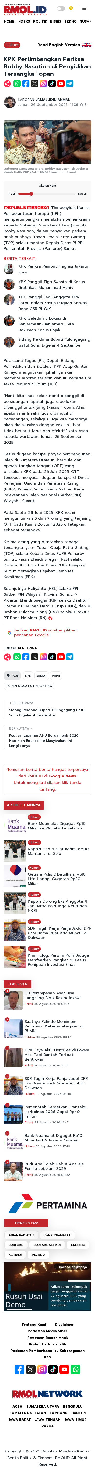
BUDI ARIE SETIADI (47, 1245)
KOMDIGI (15, 1255)
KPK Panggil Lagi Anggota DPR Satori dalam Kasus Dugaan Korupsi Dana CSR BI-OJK (53, 303)
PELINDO (38, 1255)
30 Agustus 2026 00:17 (53, 1037)
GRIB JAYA (78, 1245)
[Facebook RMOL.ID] (19, 1369)
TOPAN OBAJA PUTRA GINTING (29, 686)
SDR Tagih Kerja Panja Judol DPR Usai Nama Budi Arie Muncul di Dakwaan (59, 933)
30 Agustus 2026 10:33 (51, 1065)
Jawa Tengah (48, 1419)
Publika (30, 1037)
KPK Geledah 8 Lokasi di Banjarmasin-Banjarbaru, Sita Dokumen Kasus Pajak (46, 324)
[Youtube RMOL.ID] (64, 1369)
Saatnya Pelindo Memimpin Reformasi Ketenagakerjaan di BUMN (54, 1026)
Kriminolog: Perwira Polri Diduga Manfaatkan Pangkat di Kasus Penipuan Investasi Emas (58, 960)
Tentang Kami (33, 1324)
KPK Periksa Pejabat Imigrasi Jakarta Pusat (53, 269)
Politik (29, 1004)
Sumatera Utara (42, 1406)
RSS (47, 1357)
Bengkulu (73, 1406)
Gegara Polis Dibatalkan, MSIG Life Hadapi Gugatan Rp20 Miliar (57, 879)
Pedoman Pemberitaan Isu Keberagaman (47, 1350)
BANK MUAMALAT (57, 1235)
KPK (28, 675)
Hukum (12, 45)
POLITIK (40, 21)
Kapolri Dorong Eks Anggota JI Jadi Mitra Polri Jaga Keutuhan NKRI (57, 906)
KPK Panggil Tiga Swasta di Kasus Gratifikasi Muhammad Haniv (51, 285)
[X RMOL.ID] (31, 1369)
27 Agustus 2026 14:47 (51, 1122)
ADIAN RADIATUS (21, 1235)
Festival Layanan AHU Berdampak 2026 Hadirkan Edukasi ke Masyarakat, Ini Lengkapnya (43, 740)
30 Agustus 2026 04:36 (51, 1004)
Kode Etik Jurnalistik (47, 1344)
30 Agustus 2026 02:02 (52, 1175)
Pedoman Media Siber (47, 1331)
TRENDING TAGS (26, 1223)
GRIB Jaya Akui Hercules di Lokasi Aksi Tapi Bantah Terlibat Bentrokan (57, 1055)
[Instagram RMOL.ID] (42, 1369)
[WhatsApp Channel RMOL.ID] (75, 1369)
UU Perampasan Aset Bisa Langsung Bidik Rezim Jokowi (53, 995)
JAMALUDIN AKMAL (53, 99)
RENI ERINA (27, 648)
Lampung (58, 1413)
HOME (9, 21)
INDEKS (23, 21)
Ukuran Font (47, 185)
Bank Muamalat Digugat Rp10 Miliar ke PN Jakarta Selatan (57, 826)
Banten (78, 1413)
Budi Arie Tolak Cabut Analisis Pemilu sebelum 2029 (54, 1166)
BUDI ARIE (16, 1245)
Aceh (17, 1406)
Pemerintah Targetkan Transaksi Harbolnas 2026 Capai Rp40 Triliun (56, 1112)
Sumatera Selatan (28, 1413)
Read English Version (59, 45)
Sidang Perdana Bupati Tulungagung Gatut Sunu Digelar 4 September (54, 342)
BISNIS (55, 21)
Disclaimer (64, 1324)
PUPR (56, 675)
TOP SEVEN (17, 984)
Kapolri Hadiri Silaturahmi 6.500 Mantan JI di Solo (58, 851)
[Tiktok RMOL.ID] (53, 1369)
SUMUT (41, 675)
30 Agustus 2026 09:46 (53, 1094)
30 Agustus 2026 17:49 (53, 1146)
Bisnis (29, 1122)
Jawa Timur (76, 1419)
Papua (47, 1426)
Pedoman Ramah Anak (47, 1337)
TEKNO (70, 21)
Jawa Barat (20, 1419)
